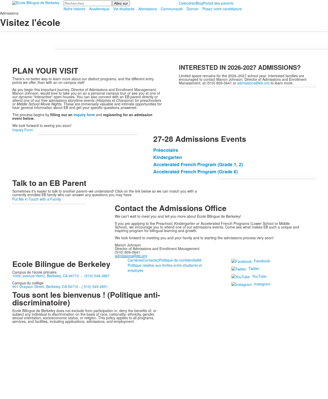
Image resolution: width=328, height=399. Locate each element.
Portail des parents (218, 3)
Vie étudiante (124, 8)
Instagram (262, 283)
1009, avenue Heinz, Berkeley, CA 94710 (45, 275)
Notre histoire (74, 8)
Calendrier (187, 3)
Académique (99, 8)
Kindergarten (167, 157)
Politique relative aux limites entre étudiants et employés (165, 268)
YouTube (259, 276)
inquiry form (84, 114)
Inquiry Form (22, 129)
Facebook (262, 260)
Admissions (147, 8)
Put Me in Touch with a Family (36, 199)
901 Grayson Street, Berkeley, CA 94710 (45, 286)
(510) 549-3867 (97, 275)
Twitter (254, 268)
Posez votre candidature (222, 8)
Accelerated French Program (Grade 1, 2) (198, 164)
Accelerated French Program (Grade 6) (195, 171)
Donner (193, 8)
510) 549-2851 (96, 286)
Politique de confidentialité (180, 260)
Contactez (151, 260)
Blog (199, 3)
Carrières (135, 260)
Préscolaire (165, 150)
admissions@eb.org (253, 82)
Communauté (172, 8)
